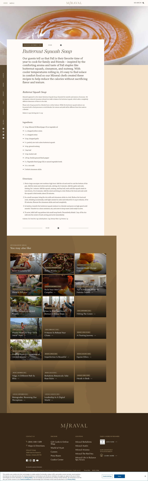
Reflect (3, 93)
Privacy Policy (87, 470)
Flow (3, 102)
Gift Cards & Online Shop (60, 443)
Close (119, 476)
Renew (3, 84)
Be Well (3, 122)
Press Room (56, 455)
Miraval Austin (81, 445)
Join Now (112, 442)
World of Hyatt (57, 447)
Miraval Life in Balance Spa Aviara (85, 458)
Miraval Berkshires (83, 441)
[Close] (145, 476)
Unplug (3, 75)
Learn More (109, 456)
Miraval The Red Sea (84, 453)
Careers (54, 451)
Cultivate (3, 112)
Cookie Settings (107, 476)
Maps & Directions (36, 446)
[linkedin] (58, 45)
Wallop (97, 470)
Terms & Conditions (25, 479)
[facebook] (55, 45)
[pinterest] (61, 45)
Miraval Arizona (82, 449)
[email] (67, 45)
